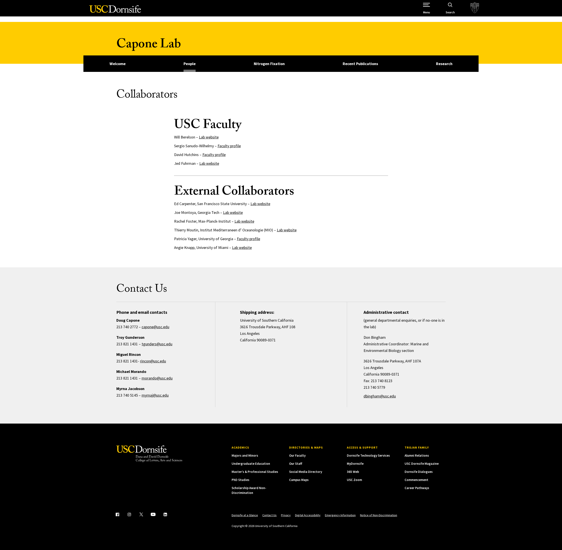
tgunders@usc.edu (157, 343)
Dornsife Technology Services (368, 455)
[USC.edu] (475, 8)
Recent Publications (360, 63)
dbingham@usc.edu (380, 396)
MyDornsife (355, 463)
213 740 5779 (374, 387)
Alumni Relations (417, 455)
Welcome (118, 63)
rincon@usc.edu (153, 361)
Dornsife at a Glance (245, 515)
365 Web (353, 472)
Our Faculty (297, 455)
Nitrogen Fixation (269, 63)
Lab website (209, 137)
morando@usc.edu (157, 378)
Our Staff (295, 463)
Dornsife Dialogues (419, 472)
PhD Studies (240, 480)
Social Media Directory (305, 472)
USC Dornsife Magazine (422, 463)
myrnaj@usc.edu (155, 395)
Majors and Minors (245, 455)
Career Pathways (417, 488)
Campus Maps (299, 480)
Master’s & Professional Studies (255, 472)
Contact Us (269, 515)
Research (444, 63)
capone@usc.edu (155, 326)
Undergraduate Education (251, 463)
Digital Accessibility (308, 515)
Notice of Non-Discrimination (378, 515)
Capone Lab (148, 45)
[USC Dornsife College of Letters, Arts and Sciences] (115, 11)
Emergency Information (340, 515)
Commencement (416, 480)
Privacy (286, 515)
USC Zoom (354, 480)
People (190, 63)
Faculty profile (229, 145)
